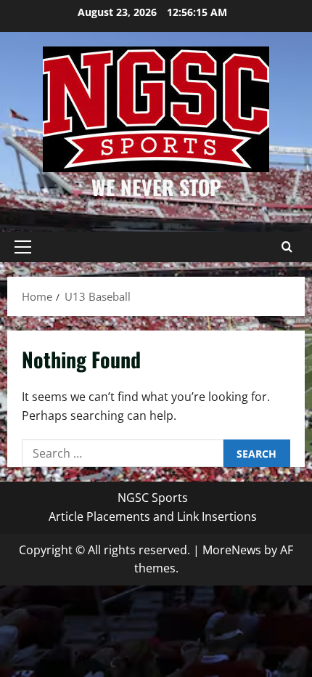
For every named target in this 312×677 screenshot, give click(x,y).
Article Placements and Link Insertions (153, 516)
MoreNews (231, 550)
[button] (22, 247)
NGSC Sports (153, 498)
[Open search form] (286, 247)
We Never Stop (156, 187)
